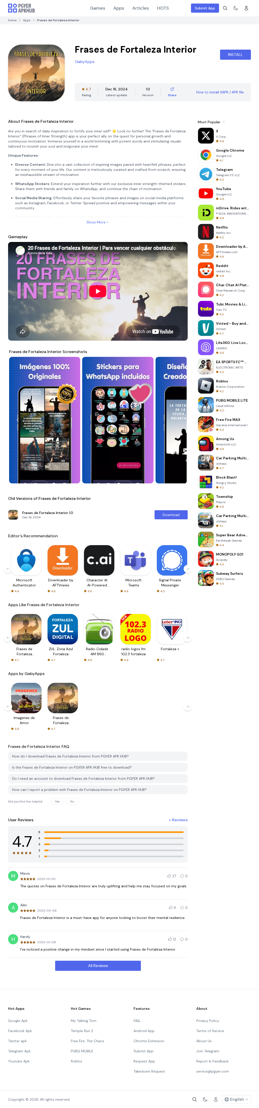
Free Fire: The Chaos (87, 1041)
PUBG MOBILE (82, 1051)
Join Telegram (207, 1051)
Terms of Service (210, 1031)
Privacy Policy (207, 1020)
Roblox (76, 1061)
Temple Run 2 (82, 1031)
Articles (140, 8)
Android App (144, 1031)
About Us (204, 1041)
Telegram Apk (19, 1051)
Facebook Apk (20, 1031)
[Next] (178, 420)
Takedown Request (149, 1071)
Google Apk (18, 1020)
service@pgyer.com (212, 1071)
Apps (118, 8)
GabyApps (85, 61)
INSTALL (235, 54)
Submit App (205, 8)
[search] (225, 8)
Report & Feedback (212, 1061)
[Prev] (17, 420)
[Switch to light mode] (235, 8)
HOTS (163, 8)
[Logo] (21, 8)
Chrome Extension (149, 1041)
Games (97, 8)
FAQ (137, 1020)
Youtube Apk (19, 1061)
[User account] (246, 8)
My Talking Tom (83, 1020)
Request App (144, 1061)
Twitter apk (17, 1041)
